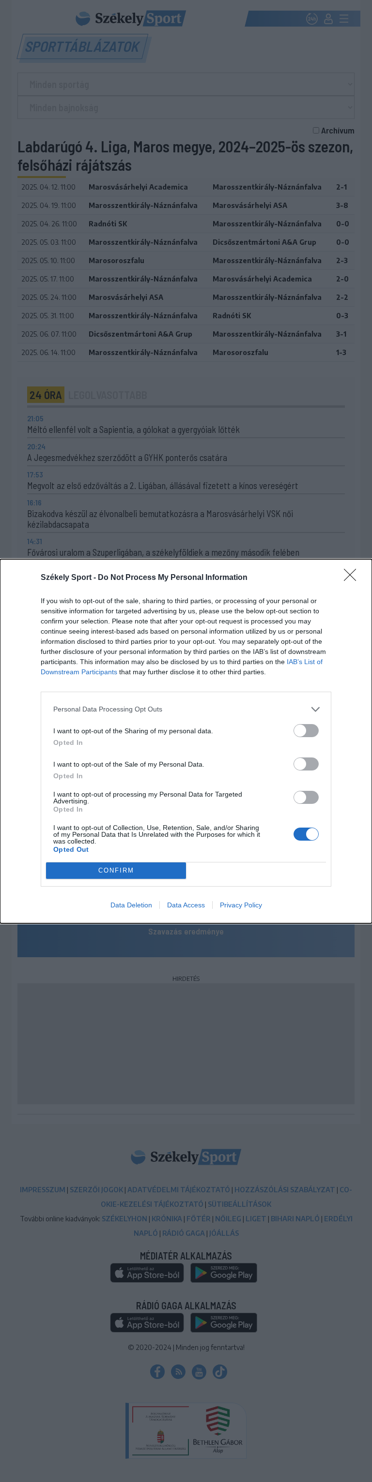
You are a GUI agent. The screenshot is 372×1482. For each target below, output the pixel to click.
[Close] (353, 578)
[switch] (306, 730)
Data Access (186, 905)
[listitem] (186, 709)
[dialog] (186, 741)
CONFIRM (116, 870)
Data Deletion (131, 905)
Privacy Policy (241, 905)
